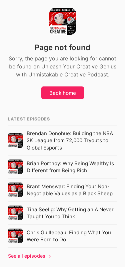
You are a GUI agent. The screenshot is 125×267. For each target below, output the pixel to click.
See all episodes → (29, 256)
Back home (62, 93)
